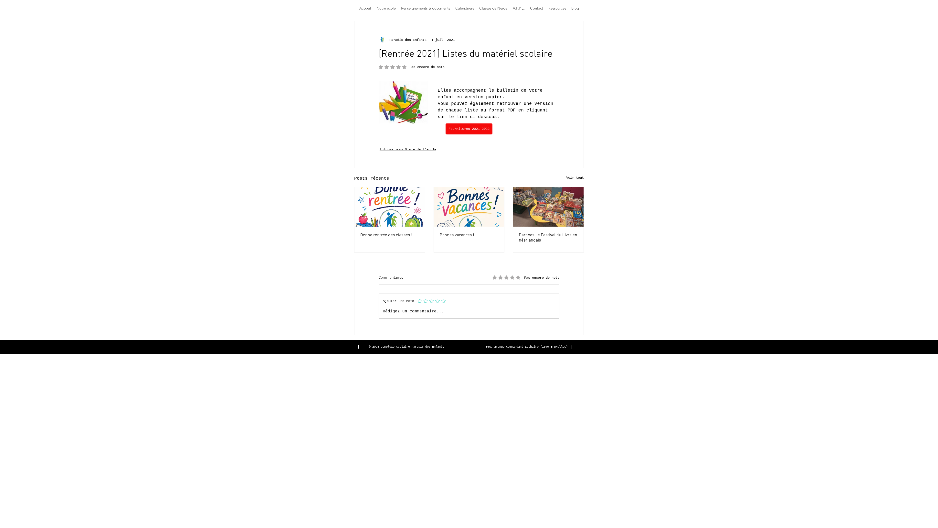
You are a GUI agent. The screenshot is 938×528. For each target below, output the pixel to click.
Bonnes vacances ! (457, 235)
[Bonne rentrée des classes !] (389, 207)
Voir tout (575, 178)
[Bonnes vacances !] (469, 207)
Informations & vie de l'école (408, 149)
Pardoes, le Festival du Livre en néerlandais (548, 238)
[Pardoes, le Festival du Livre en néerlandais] (548, 207)
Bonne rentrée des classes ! (386, 235)
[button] (386, 8)
